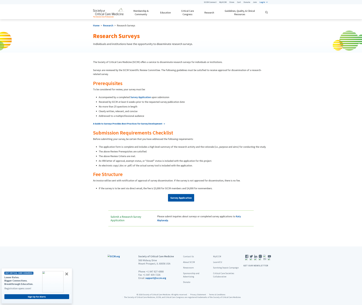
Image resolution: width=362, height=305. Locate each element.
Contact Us (188, 256)
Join (255, 2)
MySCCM (223, 2)
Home (96, 25)
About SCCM (189, 262)
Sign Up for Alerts (37, 296)
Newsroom (188, 267)
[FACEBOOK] (246, 258)
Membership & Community (141, 12)
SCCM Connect (210, 2)
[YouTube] (269, 258)
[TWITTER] (251, 258)
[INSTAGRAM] (260, 258)
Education (165, 12)
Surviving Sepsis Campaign (226, 267)
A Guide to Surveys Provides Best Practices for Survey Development (127, 123)
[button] (263, 2)
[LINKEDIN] (256, 258)
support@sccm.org (155, 278)
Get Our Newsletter (255, 265)
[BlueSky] (265, 258)
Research (209, 12)
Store (231, 2)
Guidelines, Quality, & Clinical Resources (240, 12)
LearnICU (217, 262)
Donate (247, 2)
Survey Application (140, 97)
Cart (239, 2)
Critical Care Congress (187, 12)
